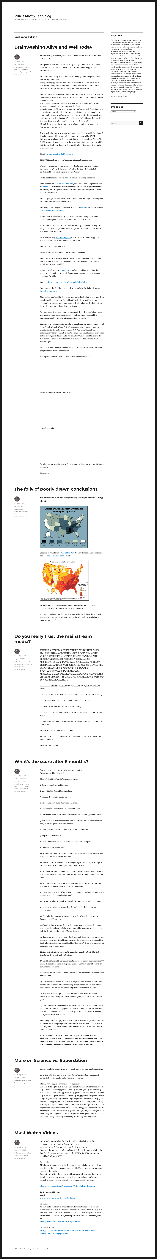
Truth (29, 72)
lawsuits (65, 270)
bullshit (27, 67)
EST (19, 69)
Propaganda (18, 514)
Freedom (30, 782)
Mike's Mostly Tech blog (32, 16)
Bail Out (17, 782)
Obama (17, 666)
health (22, 509)
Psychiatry (23, 72)
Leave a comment (20, 75)
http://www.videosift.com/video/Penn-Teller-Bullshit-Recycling (67, 1186)
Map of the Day (67, 553)
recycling (27, 1153)
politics (16, 786)
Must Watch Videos (36, 1132)
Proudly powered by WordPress (43, 1249)
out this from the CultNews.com (59, 154)
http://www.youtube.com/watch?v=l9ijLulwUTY (60, 1222)
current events (25, 662)
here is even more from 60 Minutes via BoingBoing (65, 282)
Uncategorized (24, 788)
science (28, 1081)
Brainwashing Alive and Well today (53, 47)
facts (16, 664)
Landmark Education (64, 184)
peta (22, 1153)
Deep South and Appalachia (57, 556)
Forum (84, 208)
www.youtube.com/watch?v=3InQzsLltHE (57, 1198)
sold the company (63, 237)
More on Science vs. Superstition (50, 1060)
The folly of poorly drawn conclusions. (56, 489)
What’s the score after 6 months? (51, 761)
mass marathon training (52, 211)
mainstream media (21, 511)
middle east (18, 784)
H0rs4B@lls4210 (20, 61)
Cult (15, 69)
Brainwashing (19, 67)
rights (22, 786)
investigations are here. (50, 291)
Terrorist (27, 786)
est (51, 169)
